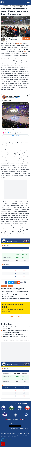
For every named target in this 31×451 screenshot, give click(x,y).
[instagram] (25, 403)
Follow (17, 97)
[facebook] (6, 282)
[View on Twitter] (28, 97)
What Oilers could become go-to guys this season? (16, 340)
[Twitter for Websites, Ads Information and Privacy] (27, 129)
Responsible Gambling (23, 430)
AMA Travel (19, 43)
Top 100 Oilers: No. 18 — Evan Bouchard (13, 334)
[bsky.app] (12, 282)
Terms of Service (14, 430)
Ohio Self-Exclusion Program (8, 436)
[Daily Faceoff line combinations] (21, 282)
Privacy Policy (7, 430)
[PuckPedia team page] (25, 282)
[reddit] (18, 282)
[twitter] (9, 282)
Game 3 (25, 51)
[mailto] (15, 282)
